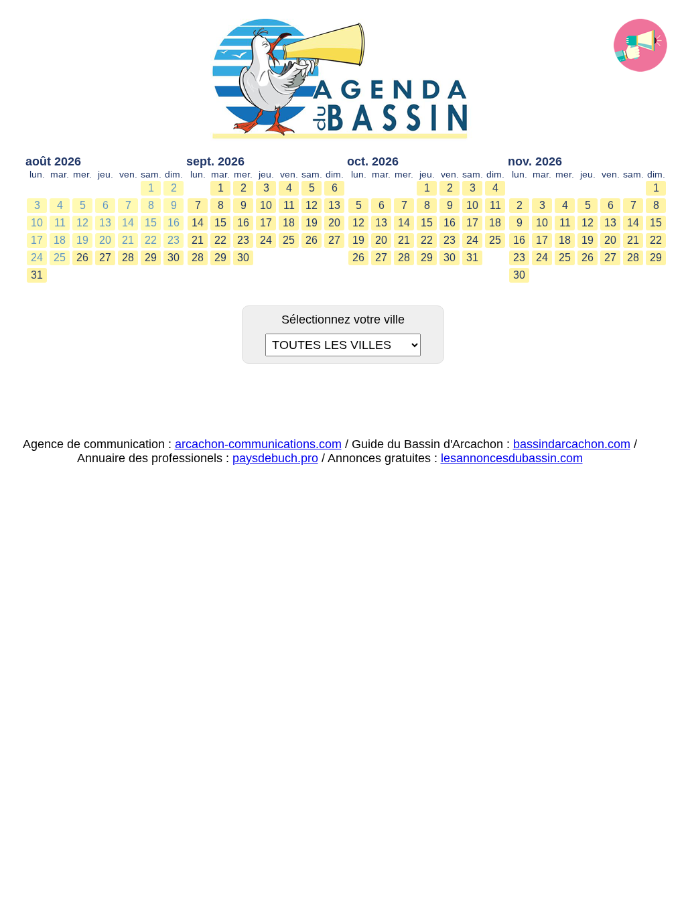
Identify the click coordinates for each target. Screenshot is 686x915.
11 (60, 222)
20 (105, 240)
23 (173, 240)
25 (60, 257)
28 (128, 257)
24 (37, 257)
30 (173, 257)
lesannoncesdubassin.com (512, 458)
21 (128, 240)
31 (37, 275)
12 (82, 222)
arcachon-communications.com (258, 444)
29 (151, 257)
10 (37, 222)
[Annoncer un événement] (640, 45)
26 (82, 257)
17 (37, 240)
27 (105, 257)
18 (60, 240)
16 (173, 222)
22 (151, 240)
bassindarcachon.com (571, 444)
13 (105, 222)
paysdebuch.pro (275, 458)
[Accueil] (343, 80)
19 (82, 240)
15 (151, 222)
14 (128, 222)
